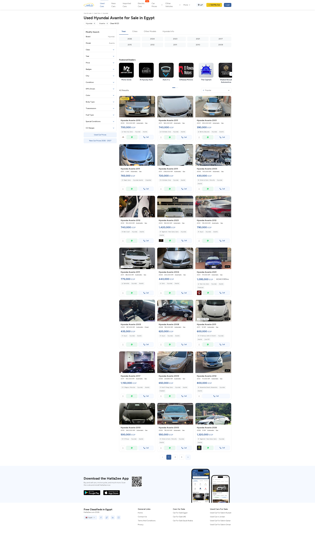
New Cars (113, 5)
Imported (148, 180)
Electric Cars (143, 5)
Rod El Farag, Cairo (167, 387)
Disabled (162, 391)
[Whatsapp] (132, 137)
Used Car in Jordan (217, 517)
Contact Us (142, 517)
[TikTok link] (107, 517)
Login (227, 5)
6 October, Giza (166, 132)
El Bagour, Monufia (129, 387)
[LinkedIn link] (113, 517)
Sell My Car (215, 5)
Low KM (207, 339)
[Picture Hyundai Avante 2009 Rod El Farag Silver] (175, 362)
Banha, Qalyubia (204, 132)
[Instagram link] (119, 517)
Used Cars (102, 5)
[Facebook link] (101, 517)
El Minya (126, 439)
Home (140, 513)
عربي (201, 4)
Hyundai (137, 132)
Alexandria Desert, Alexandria (208, 387)
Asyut (201, 232)
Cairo (163, 283)
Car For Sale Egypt (180, 513)
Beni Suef (127, 232)
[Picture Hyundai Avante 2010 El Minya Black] (137, 414)
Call (147, 137)
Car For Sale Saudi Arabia (183, 521)
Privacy (140, 525)
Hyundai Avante (138, 180)
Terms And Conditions (147, 521)
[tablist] (175, 31)
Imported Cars (127, 5)
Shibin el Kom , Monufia (207, 180)
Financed (200, 287)
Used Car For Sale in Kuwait (220, 513)
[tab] (123, 31)
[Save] (152, 99)
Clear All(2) (114, 23)
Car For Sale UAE (179, 517)
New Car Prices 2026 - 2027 (100, 141)
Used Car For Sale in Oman (220, 525)
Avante (145, 132)
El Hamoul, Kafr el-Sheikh (208, 336)
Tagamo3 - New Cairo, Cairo (170, 232)
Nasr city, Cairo (128, 132)
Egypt (90, 517)
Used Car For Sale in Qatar (220, 521)
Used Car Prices (100, 135)
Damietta (126, 283)
